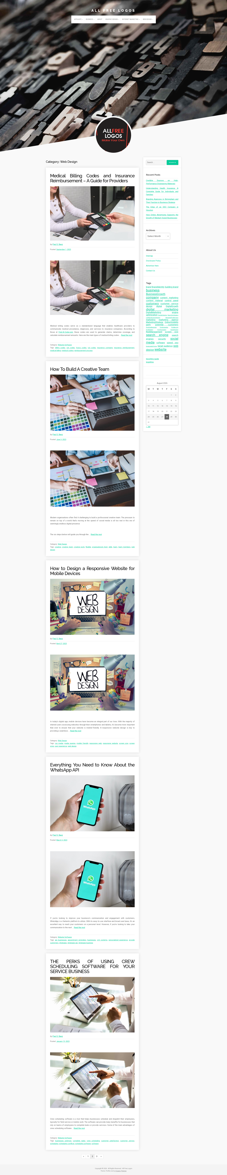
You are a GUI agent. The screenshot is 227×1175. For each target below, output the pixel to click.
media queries (69, 743)
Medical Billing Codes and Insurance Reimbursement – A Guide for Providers (92, 178)
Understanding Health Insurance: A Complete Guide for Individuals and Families (162, 191)
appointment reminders (77, 940)
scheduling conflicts (66, 1144)
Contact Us (150, 271)
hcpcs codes (81, 348)
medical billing (55, 351)
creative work (79, 547)
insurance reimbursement (124, 348)
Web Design (147, 19)
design (149, 306)
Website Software (65, 345)
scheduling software (83, 1144)
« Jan (148, 427)
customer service (127, 1141)
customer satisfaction (110, 1141)
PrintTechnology (161, 330)
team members (124, 547)
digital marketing (162, 309)
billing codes (60, 348)
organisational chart (100, 547)
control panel (171, 300)
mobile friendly (82, 743)
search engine (157, 335)
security (162, 339)
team (115, 547)
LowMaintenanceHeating (153, 317)
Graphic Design (111, 19)
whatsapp (63, 943)
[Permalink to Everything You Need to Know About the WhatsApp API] (92, 803)
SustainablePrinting (151, 346)
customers (152, 303)
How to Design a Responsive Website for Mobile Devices (92, 571)
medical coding (67, 351)
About (99, 19)
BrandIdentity (158, 287)
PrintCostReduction (151, 327)
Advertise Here (152, 266)
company (152, 297)
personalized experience (118, 940)
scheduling (54, 1144)
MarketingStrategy (154, 322)
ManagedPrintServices (172, 317)
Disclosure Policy (153, 261)
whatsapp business (86, 943)
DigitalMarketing (153, 312)
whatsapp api (73, 943)
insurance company (105, 348)
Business (89, 19)
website (160, 349)
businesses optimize (63, 1141)
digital (159, 306)
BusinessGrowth (155, 293)
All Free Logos (113, 11)
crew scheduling (93, 1141)
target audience (165, 346)
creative (58, 547)
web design (72, 746)
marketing (150, 320)
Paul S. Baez (57, 244)
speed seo (172, 343)
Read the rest (126, 335)
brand (148, 287)
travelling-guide (152, 359)
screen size (123, 743)
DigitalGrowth (172, 306)
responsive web (95, 743)
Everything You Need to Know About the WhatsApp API (92, 767)
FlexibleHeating (162, 315)
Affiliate (77, 19)
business (153, 290)
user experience (61, 746)
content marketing (169, 298)
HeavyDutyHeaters (173, 315)
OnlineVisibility (171, 322)
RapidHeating (174, 330)
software (95, 1144)
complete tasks (79, 1141)
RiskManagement (154, 332)
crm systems (102, 940)
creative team (67, 547)
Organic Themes (121, 1171)
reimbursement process (83, 351)
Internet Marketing (130, 19)
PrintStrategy (149, 330)
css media (59, 743)
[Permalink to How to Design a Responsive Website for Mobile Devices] (92, 607)
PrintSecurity (174, 327)
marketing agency (168, 320)
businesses (91, 940)
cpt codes (71, 348)
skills (110, 547)
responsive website (110, 743)
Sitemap (149, 256)
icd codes (92, 348)
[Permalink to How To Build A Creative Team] (92, 403)
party (148, 325)
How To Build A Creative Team (79, 369)
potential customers (166, 325)
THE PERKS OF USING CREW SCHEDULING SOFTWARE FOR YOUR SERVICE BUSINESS (92, 966)
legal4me (150, 362)
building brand (171, 287)
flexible (88, 547)
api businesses (60, 940)
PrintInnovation (164, 327)
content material (154, 300)
